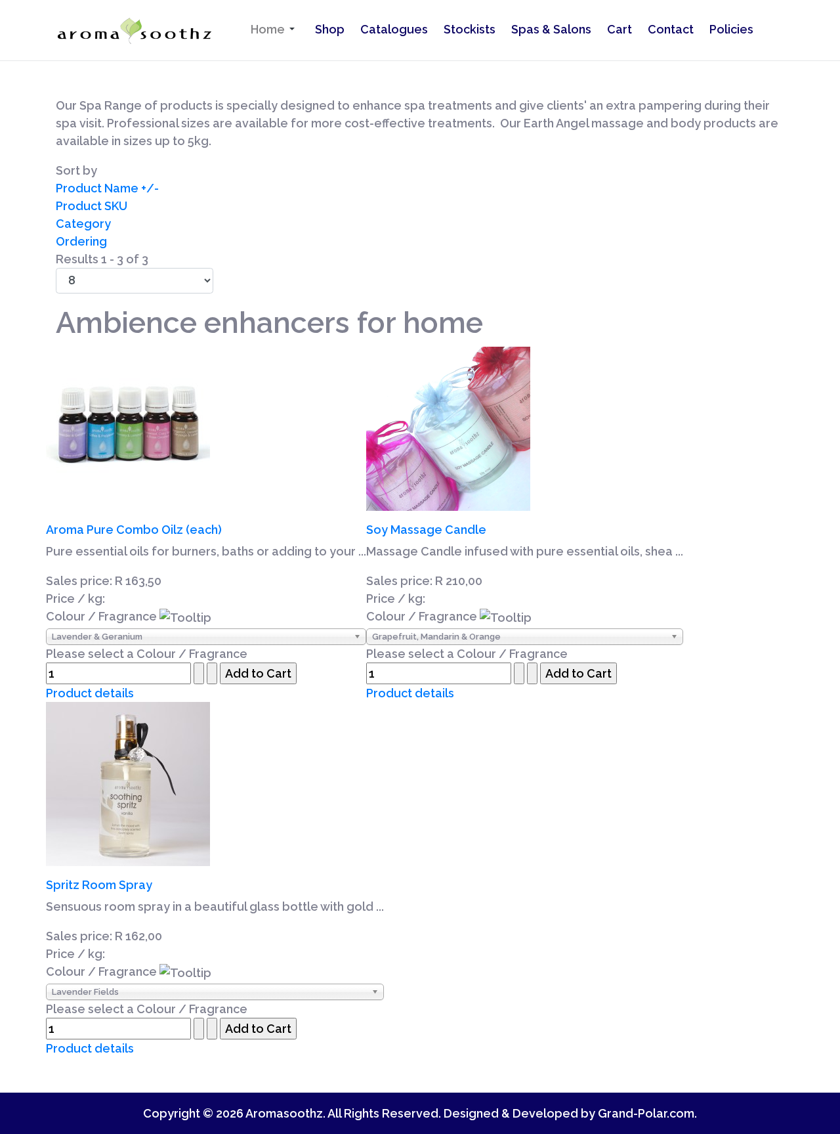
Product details (90, 693)
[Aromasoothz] (133, 31)
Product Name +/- (107, 188)
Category (83, 223)
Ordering (81, 241)
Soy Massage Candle (426, 529)
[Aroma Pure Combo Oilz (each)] (128, 427)
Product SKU (91, 206)
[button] (275, 29)
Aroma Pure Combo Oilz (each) (134, 529)
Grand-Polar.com (646, 1113)
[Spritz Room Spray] (128, 782)
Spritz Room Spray (99, 885)
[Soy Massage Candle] (448, 427)
